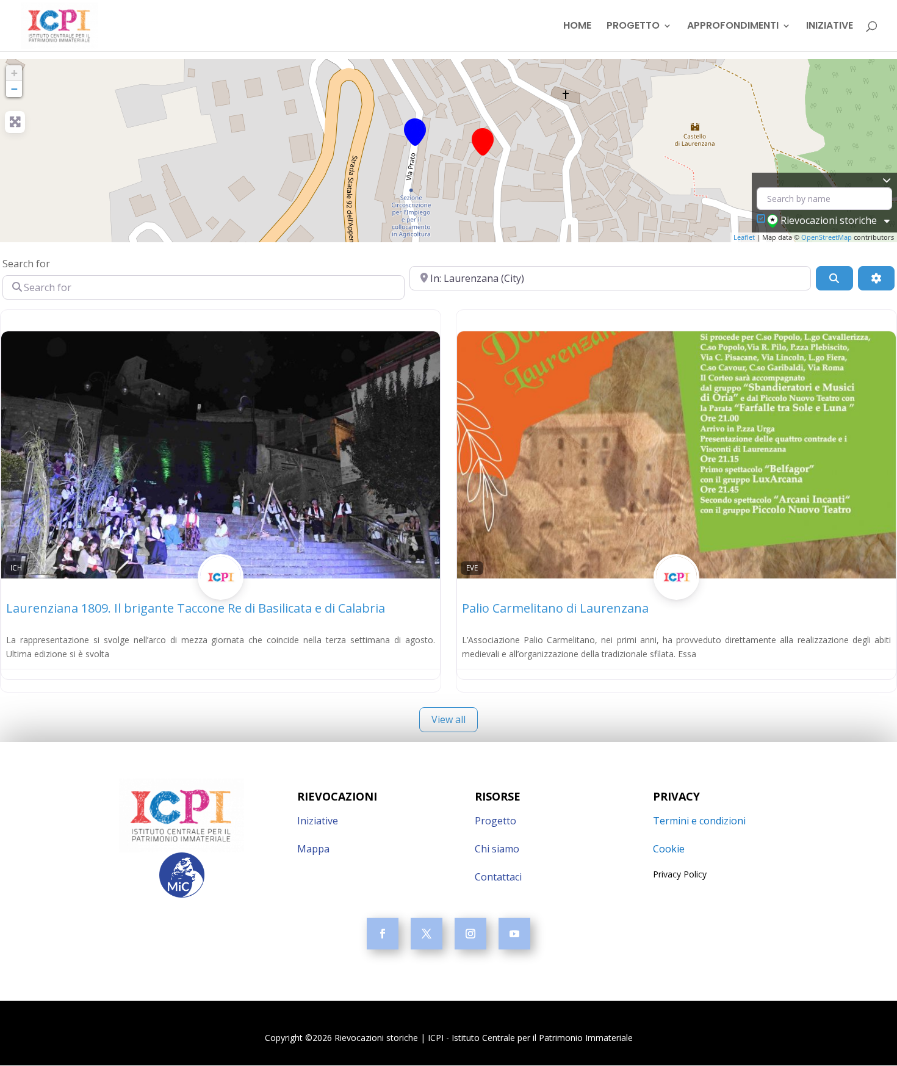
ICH (16, 567)
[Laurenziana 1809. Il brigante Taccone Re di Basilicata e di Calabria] (415, 132)
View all (448, 719)
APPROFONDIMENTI (733, 26)
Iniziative (317, 820)
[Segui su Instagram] (470, 933)
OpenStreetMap (826, 237)
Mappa (313, 848)
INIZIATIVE (829, 26)
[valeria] (220, 590)
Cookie (669, 848)
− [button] (14, 88)
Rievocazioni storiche (828, 220)
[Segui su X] (426, 933)
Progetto (495, 820)
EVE (472, 567)
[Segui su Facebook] (382, 933)
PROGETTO (633, 26)
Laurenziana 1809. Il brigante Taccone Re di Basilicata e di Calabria (195, 608)
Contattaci (498, 877)
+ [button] (14, 73)
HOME (577, 26)
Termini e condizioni (699, 820)
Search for (26, 263)
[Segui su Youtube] (514, 933)
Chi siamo (497, 848)
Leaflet (744, 237)
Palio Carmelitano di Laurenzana (555, 608)
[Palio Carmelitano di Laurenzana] (483, 142)
